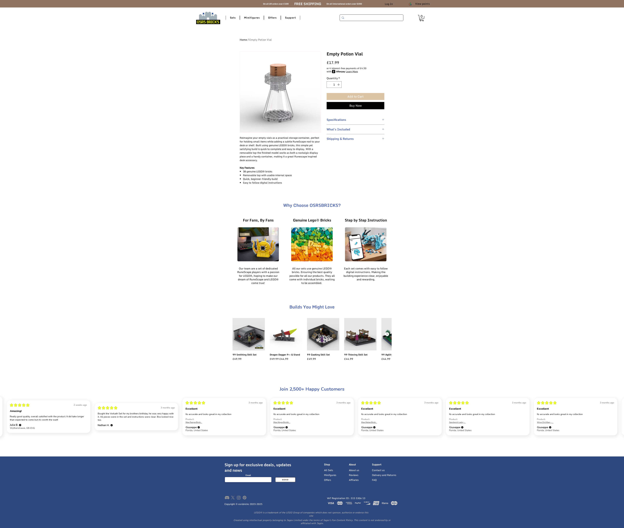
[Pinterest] (244, 497)
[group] (312, 341)
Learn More (352, 71)
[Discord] (227, 497)
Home (243, 40)
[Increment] (339, 84)
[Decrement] (329, 84)
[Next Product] (387, 334)
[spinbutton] (334, 84)
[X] (232, 497)
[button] (233, 18)
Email (248, 475)
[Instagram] (238, 497)
